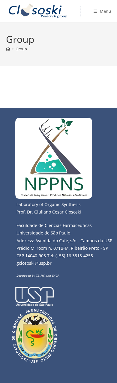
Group (21, 49)
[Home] (8, 49)
